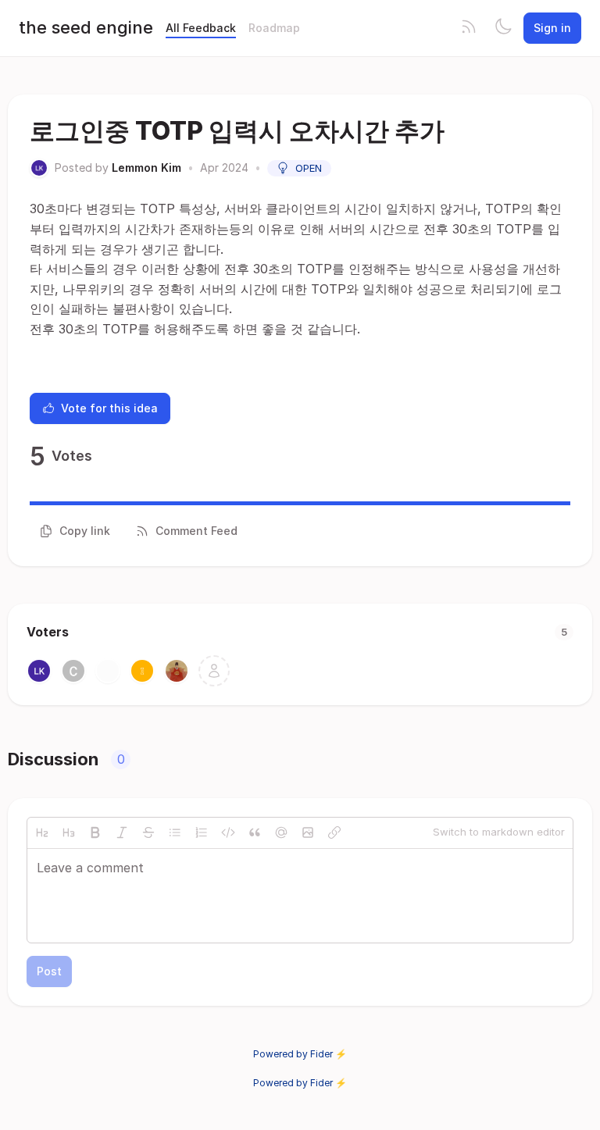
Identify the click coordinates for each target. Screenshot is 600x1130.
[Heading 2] (42, 832)
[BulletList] (175, 832)
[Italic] (122, 832)
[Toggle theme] (503, 28)
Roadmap (274, 27)
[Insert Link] (334, 832)
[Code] (228, 832)
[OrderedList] (201, 832)
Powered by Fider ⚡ (300, 1054)
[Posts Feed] (469, 28)
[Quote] (254, 832)
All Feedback (201, 27)
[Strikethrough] (148, 832)
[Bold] (95, 832)
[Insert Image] (308, 832)
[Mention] (281, 832)
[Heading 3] (68, 832)
